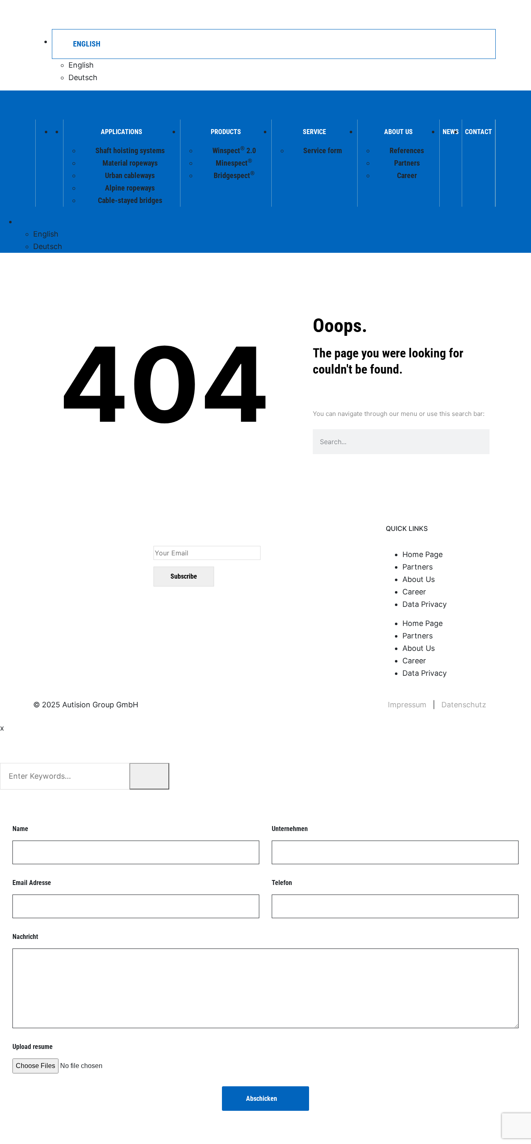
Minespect (234, 162)
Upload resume (32, 1047)
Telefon (282, 883)
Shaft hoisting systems (130, 150)
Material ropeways (130, 163)
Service (314, 132)
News (451, 132)
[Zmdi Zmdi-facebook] (90, 574)
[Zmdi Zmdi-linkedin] (47, 574)
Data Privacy (424, 604)
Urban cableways (130, 175)
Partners (407, 163)
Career (407, 175)
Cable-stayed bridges (130, 200)
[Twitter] (112, 574)
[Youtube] (69, 574)
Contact (478, 132)
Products (226, 132)
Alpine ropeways (130, 187)
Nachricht (25, 937)
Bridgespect (234, 175)
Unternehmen (290, 829)
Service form (322, 150)
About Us (398, 132)
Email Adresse (31, 883)
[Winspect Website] (75, 14)
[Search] (471, 441)
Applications (121, 132)
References (407, 150)
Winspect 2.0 (234, 150)
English (81, 65)
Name (20, 829)
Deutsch (82, 77)
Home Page (422, 554)
